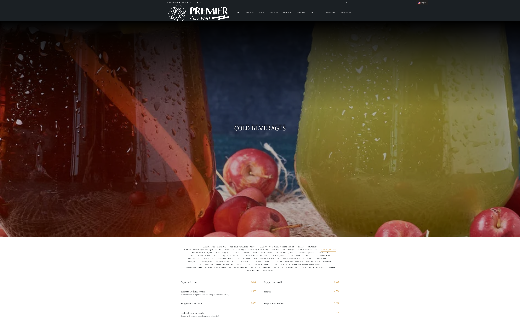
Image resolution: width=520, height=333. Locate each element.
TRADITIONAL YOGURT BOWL (286, 268)
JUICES (308, 256)
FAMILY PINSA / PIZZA (285, 253)
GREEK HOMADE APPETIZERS (257, 256)
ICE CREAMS (296, 256)
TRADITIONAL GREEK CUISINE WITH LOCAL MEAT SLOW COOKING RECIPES (216, 268)
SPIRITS (268, 262)
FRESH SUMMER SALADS (200, 256)
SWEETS (240, 265)
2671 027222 (201, 2)
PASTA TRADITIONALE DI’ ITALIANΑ (298, 259)
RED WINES (193, 262)
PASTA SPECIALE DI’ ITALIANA (266, 259)
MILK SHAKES (194, 259)
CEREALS (275, 250)
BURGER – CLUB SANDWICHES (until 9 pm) (202, 250)
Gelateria (287, 12)
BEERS (301, 247)
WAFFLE (332, 268)
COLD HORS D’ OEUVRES (202, 253)
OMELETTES (209, 259)
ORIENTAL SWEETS (226, 259)
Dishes (261, 12)
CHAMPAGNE (288, 250)
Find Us (344, 2)
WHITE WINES (253, 271)
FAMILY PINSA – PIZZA (262, 253)
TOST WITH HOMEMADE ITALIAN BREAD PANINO (301, 265)
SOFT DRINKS (245, 262)
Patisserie (301, 12)
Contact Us (346, 12)
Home (238, 12)
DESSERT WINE (222, 253)
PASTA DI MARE (244, 259)
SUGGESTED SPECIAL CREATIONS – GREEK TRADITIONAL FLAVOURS (304, 262)
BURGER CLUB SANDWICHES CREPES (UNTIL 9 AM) (246, 250)
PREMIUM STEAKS (324, 259)
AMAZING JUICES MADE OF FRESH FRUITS (277, 247)
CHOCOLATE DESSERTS (307, 250)
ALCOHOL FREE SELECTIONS (214, 247)
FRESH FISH (323, 253)
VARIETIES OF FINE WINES (314, 268)
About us (249, 12)
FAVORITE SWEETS (306, 253)
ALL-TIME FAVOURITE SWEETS (243, 247)
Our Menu (314, 12)
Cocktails (274, 12)
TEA (275, 265)
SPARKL (258, 262)
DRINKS (246, 253)
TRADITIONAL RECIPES (260, 268)
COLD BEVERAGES (328, 250)
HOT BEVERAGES (280, 256)
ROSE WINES (207, 262)
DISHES (236, 253)
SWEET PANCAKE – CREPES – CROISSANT (216, 265)
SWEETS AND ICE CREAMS (259, 265)
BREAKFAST (313, 247)
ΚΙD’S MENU (268, 271)
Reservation (331, 12)
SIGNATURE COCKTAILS (226, 262)
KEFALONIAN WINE (322, 256)
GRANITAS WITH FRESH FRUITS (227, 256)
